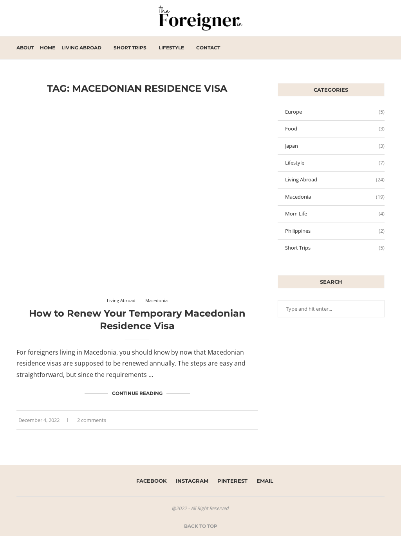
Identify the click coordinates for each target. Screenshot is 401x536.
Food (335, 128)
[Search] (381, 47)
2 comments (91, 420)
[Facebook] (358, 47)
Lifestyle (171, 48)
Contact (208, 48)
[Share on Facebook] (244, 420)
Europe (335, 111)
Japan (335, 145)
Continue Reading (137, 393)
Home (47, 48)
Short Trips (130, 48)
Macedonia (335, 196)
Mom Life (335, 213)
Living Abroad (81, 48)
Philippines (335, 230)
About (25, 48)
